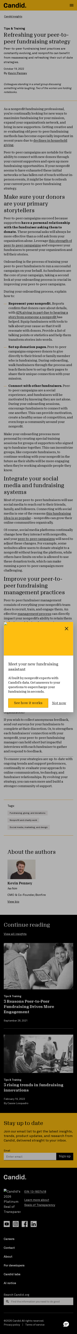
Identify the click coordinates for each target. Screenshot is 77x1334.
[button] (66, 1324)
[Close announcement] (67, 629)
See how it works (28, 703)
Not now (59, 703)
